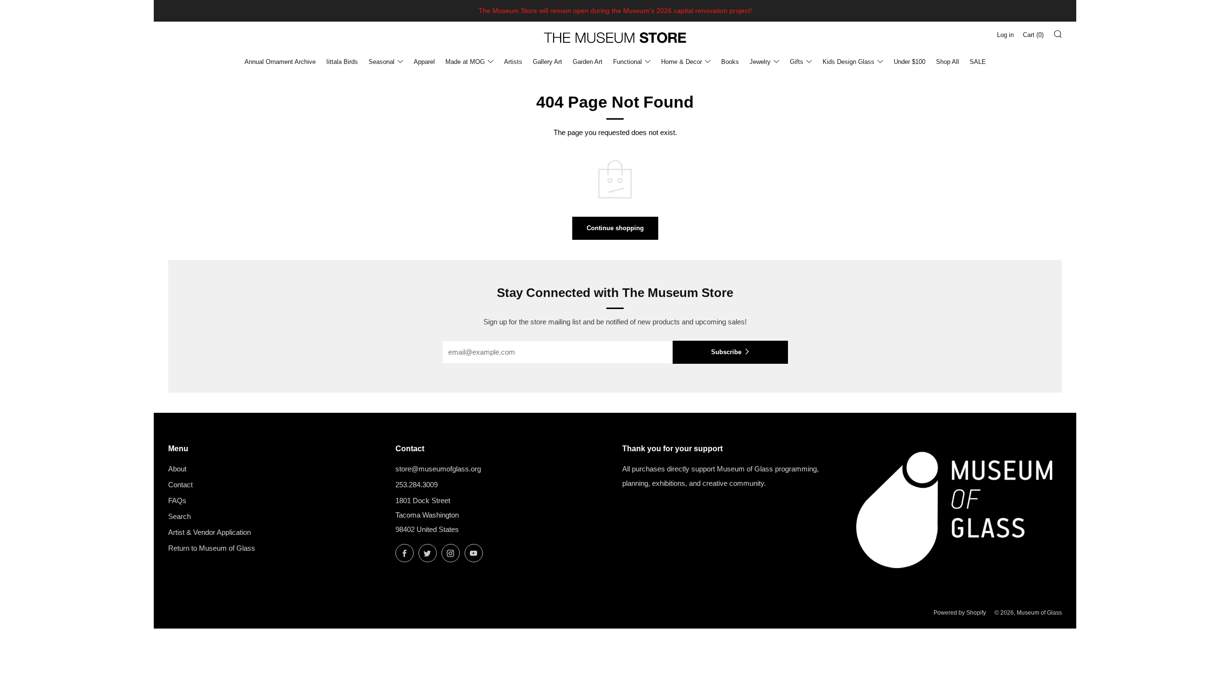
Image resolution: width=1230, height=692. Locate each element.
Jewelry (760, 61)
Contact (180, 485)
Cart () (1033, 34)
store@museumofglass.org (438, 469)
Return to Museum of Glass (211, 548)
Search (179, 516)
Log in (1005, 34)
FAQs (177, 500)
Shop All (947, 61)
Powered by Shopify (960, 612)
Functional (627, 61)
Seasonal (381, 61)
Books (730, 61)
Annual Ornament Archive (280, 61)
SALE (978, 61)
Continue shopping (615, 228)
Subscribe (726, 352)
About (177, 469)
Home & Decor (681, 61)
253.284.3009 (416, 485)
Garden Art (588, 61)
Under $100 (909, 61)
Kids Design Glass (848, 61)
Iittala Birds (342, 61)
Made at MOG (465, 61)
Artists (513, 61)
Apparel (424, 61)
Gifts (796, 61)
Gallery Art (547, 61)
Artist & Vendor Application (209, 532)
